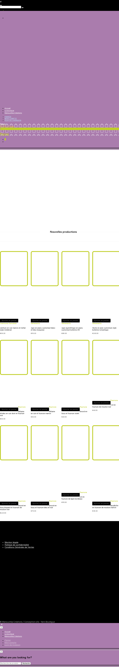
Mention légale (11, 542)
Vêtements (35, 323)
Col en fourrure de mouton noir (104, 406)
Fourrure (21, 407)
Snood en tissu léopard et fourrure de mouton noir (13, 507)
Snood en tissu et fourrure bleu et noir (44, 506)
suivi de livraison (13, 120)
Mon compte (11, 119)
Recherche (26, 663)
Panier (8, 117)
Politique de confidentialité (17, 545)
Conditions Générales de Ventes (19, 547)
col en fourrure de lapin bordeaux (72, 498)
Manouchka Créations (13, 113)
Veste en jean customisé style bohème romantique (104, 329)
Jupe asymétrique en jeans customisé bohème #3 (72, 329)
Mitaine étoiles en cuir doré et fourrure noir (12, 413)
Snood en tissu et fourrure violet (74, 412)
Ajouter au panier (9, 320)
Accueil (7, 108)
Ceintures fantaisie (8, 323)
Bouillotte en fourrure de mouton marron (105, 506)
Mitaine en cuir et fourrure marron (43, 412)
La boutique (9, 111)
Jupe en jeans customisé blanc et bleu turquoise (43, 329)
